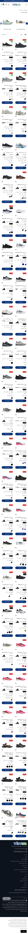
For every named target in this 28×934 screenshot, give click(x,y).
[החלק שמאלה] (1, 23)
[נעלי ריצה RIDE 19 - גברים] (7, 311)
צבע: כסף (11, 96)
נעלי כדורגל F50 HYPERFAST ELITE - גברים (20, 518)
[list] (14, 22)
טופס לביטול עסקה (23, 880)
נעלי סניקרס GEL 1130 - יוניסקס (8, 86)
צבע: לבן (11, 329)
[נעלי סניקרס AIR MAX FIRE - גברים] (7, 245)
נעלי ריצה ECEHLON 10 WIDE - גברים (21, 485)
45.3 (22, 94)
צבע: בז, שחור (23, 129)
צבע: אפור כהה (10, 395)
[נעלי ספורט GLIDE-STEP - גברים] (21, 343)
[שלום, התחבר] (6, 5)
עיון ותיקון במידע (24, 887)
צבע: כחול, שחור (10, 230)
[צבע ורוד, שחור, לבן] (12, 731)
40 (25, 458)
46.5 (7, 94)
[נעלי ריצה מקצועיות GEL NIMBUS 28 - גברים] (21, 813)
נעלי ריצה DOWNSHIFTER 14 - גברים (20, 286)
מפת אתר (25, 885)
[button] (26, 5)
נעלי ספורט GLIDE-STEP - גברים (21, 352)
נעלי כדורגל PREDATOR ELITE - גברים (21, 653)
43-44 (5, 826)
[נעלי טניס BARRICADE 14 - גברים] (21, 611)
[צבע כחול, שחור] (12, 232)
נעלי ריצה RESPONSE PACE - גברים (7, 219)
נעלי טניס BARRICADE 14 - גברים (21, 619)
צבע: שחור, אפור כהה (9, 798)
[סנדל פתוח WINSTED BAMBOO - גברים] (7, 745)
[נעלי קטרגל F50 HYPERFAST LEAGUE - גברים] (7, 476)
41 (22, 59)
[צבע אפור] (12, 133)
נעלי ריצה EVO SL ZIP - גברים (8, 418)
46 (19, 61)
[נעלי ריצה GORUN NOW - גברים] (21, 377)
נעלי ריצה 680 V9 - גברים (8, 152)
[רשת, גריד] (25, 34)
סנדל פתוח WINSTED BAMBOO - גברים (9, 753)
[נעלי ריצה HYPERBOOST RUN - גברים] (7, 177)
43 (25, 61)
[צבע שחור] (12, 66)
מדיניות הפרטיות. (9, 905)
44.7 (25, 94)
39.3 (25, 326)
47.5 (19, 160)
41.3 (25, 93)
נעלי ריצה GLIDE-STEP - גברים (21, 418)
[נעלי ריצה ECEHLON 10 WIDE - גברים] (21, 476)
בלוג (26, 874)
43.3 (19, 93)
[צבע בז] (25, 365)
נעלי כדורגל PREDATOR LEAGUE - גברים (8, 687)
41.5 (11, 128)
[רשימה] (21, 34)
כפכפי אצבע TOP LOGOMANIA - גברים (9, 821)
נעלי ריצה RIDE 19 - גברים (8, 319)
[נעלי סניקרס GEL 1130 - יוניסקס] (7, 78)
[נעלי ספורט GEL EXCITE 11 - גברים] (21, 745)
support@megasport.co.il (19, 851)
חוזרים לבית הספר (23, 871)
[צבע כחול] (25, 66)
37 (25, 127)
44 (23, 61)
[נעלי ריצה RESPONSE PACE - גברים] (7, 211)
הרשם (6, 898)
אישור (24, 931)
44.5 (4, 93)
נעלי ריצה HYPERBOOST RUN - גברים (8, 185)
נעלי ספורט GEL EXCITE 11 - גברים (20, 753)
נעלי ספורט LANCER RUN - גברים (7, 451)
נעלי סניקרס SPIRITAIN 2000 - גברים (8, 385)
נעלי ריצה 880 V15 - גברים (21, 152)
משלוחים (25, 867)
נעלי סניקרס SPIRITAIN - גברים (8, 518)
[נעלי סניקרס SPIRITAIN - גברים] (7, 510)
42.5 (18, 59)
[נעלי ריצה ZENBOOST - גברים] (21, 543)
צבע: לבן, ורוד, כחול (22, 460)
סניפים (26, 854)
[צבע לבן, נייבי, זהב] (25, 630)
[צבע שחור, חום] (12, 767)
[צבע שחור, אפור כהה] (12, 800)
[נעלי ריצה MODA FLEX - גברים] (21, 44)
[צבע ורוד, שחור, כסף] (25, 666)
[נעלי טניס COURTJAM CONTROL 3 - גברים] (21, 311)
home (26, 10)
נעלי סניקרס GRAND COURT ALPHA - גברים (20, 86)
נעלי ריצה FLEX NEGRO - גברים (8, 53)
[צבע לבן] (12, 331)
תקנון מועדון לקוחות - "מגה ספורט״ (20, 869)
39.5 (5, 127)
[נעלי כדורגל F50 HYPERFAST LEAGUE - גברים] (21, 443)
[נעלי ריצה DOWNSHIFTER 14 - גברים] (21, 278)
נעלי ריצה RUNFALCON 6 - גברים (7, 286)
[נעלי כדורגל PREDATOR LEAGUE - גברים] (7, 679)
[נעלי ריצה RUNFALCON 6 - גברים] (7, 278)
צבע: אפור (11, 130)
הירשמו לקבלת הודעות (20, 890)
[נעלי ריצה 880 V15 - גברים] (21, 145)
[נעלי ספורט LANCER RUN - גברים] (7, 443)
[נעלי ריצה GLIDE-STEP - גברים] (21, 410)
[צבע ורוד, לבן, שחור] (25, 698)
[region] (14, 925)
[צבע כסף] (12, 99)
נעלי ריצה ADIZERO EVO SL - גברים (7, 653)
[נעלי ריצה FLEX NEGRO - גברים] (7, 44)
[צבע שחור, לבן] (25, 99)
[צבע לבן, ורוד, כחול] (25, 463)
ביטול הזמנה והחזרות (23, 863)
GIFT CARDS (24, 859)
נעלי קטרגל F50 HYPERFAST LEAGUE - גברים (7, 485)
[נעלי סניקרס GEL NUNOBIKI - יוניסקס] (7, 112)
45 (21, 61)
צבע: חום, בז (24, 196)
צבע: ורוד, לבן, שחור (22, 696)
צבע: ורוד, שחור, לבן (9, 729)
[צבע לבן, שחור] (25, 230)
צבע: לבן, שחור (23, 228)
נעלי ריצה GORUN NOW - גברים (21, 385)
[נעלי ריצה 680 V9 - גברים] (7, 145)
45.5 (25, 160)
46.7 (25, 626)
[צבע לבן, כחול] (25, 165)
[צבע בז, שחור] (25, 131)
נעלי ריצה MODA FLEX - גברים (21, 53)
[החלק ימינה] (27, 23)
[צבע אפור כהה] (12, 398)
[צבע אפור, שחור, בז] (12, 664)
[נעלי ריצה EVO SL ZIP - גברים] (7, 410)
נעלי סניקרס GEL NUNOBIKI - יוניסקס (7, 120)
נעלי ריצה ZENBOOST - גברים (21, 551)
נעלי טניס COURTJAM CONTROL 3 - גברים (22, 319)
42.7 (22, 93)
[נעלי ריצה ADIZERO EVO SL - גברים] (7, 645)
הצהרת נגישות (24, 878)
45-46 (11, 828)
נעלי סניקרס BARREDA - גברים (21, 185)
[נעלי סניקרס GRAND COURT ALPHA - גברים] (21, 78)
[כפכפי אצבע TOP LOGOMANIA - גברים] (7, 813)
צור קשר (25, 883)
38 (9, 127)
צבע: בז (24, 362)
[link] (10, 99)
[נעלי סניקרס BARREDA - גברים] (21, 177)
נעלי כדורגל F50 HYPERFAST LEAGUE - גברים (20, 451)
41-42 (8, 826)
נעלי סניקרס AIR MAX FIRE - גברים (7, 253)
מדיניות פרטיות (24, 865)
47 (4, 327)
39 (7, 127)
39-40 (11, 826)
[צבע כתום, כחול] (25, 832)
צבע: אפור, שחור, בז (9, 661)
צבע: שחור (11, 63)
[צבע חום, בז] (25, 198)
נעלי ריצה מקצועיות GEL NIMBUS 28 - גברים (21, 821)
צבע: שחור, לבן (23, 96)
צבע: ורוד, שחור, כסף (22, 663)
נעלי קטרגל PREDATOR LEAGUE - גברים (21, 720)
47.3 (17, 94)
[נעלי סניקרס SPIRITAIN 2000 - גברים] (7, 377)
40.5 (25, 59)
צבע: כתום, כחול (23, 830)
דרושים (25, 876)
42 (20, 59)
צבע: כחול (24, 63)
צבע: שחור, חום (10, 764)
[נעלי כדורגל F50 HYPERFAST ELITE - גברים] (21, 510)
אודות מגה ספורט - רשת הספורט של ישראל (19, 861)
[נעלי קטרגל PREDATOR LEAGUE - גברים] (21, 712)
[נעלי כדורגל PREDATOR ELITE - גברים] (21, 645)
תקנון (26, 857)
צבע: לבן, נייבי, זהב (22, 628)
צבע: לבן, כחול (23, 162)
